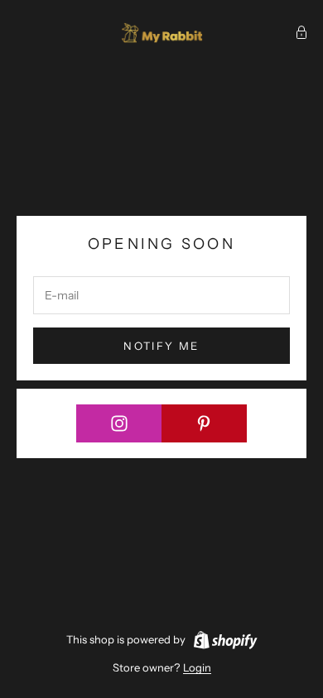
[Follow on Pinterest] (204, 423)
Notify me (161, 345)
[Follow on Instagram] (119, 423)
